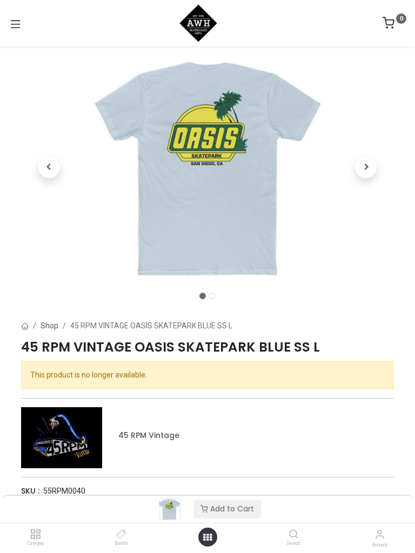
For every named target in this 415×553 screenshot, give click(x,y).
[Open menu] (207, 537)
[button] (49, 167)
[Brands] (121, 534)
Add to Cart (231, 508)
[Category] (35, 534)
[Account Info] (379, 534)
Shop (49, 325)
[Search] (294, 534)
